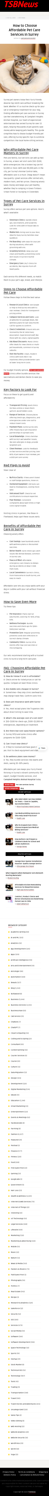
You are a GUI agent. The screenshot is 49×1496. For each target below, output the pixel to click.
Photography (16, 1280)
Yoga (13, 1454)
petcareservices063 (28, 38)
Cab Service (16, 1016)
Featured (14, 1140)
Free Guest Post (17, 1168)
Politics (14, 1286)
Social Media (16, 1331)
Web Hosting (16, 1426)
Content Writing (17, 1050)
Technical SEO (16, 1370)
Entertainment (17, 1112)
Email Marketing (18, 1106)
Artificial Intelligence (20, 960)
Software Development (20, 1342)
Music (13, 1252)
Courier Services (18, 1055)
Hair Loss (15, 1190)
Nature (14, 1258)
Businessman (17, 1010)
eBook (13, 1095)
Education (15, 1100)
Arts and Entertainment (21, 966)
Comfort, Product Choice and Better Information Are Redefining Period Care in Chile (29, 899)
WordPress (15, 1443)
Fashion (14, 1134)
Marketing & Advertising (21, 1241)
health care (21, 818)
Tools (13, 1381)
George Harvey (22, 846)
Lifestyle (14, 1230)
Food (13, 1162)
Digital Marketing (18, 1089)
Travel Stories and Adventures (23, 1404)
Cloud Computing (18, 1033)
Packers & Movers (18, 1269)
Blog (22, 788)
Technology (15, 1376)
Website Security (18, 1438)
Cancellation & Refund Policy (32, 1475)
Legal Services (17, 1224)
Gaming (14, 1173)
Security (14, 1314)
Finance (14, 1151)
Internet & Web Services (21, 1202)
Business (15, 999)
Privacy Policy (8, 1472)
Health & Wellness (18, 1196)
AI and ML (15, 937)
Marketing (15, 1235)
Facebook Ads (16, 1123)
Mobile (14, 1246)
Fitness (14, 1157)
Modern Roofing (13, 878)
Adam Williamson (23, 904)
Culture (14, 1067)
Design (14, 1078)
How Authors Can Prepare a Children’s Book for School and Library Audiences (27, 841)
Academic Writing (18, 932)
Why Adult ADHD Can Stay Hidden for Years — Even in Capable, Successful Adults (28, 801)
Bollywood (15, 994)
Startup (14, 1359)
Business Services (18, 1005)
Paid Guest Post (17, 1275)
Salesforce (15, 1308)
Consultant (15, 1044)
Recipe (14, 1297)
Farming (14, 1128)
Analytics (14, 943)
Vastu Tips (15, 1415)
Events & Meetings (19, 1117)
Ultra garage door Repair (25, 866)
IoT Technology (17, 1218)
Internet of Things (18, 1207)
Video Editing (16, 1421)
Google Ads (15, 1179)
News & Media (17, 1263)
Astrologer (15, 971)
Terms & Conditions (26, 1472)
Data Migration (17, 1072)
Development (16, 1084)
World (13, 1449)
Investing (15, 1213)
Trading (14, 1387)
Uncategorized (17, 1409)
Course (14, 1061)
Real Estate (15, 1291)
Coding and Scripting (19, 1039)
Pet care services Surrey (25, 785)
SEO (12, 1320)
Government (16, 1185)
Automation (16, 977)
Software (14, 1336)
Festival (14, 1145)
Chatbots (14, 1022)
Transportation (17, 1393)
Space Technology (18, 1348)
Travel (13, 1398)
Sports (13, 1353)
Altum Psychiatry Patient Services (28, 806)
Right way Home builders (25, 890)
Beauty (14, 982)
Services (14, 1325)
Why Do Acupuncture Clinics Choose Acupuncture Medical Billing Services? (27, 827)
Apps (13, 954)
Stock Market (16, 1364)
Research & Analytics (19, 1303)
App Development (18, 949)
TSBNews (32, 1492)
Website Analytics (18, 1432)
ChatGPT (14, 1027)
